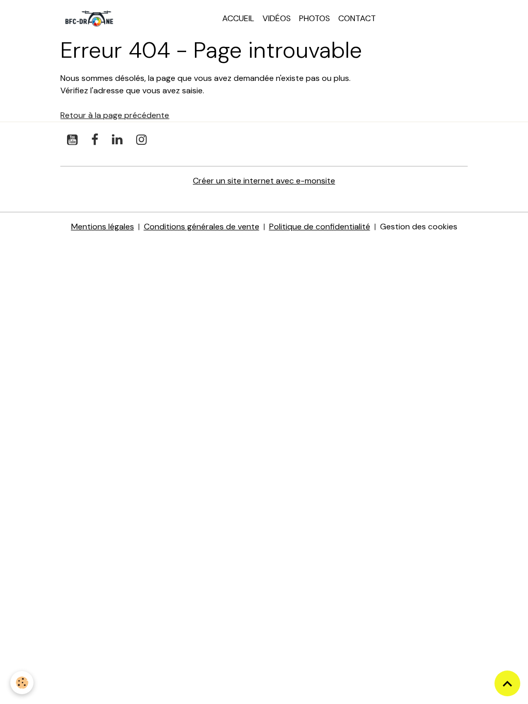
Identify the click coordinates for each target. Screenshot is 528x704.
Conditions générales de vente (201, 226)
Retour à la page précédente (114, 115)
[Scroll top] (507, 683)
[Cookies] (22, 682)
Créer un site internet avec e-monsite (264, 180)
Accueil (238, 18)
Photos (314, 18)
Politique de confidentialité (319, 226)
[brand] (91, 18)
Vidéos (276, 18)
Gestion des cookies (418, 226)
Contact (357, 18)
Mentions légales (102, 226)
